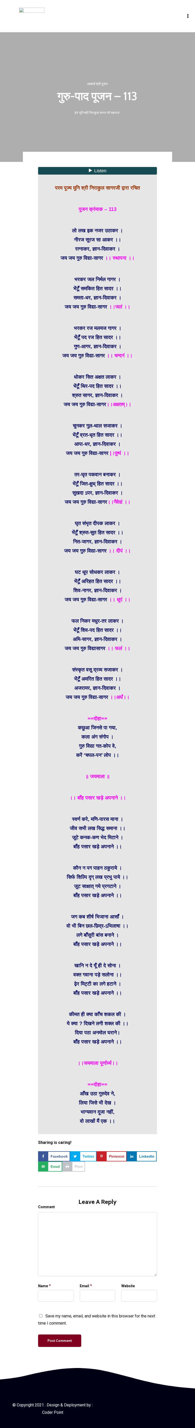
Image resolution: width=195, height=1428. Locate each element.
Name (43, 1286)
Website (128, 1286)
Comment (46, 1207)
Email (84, 1286)
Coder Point (52, 1412)
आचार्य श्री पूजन (97, 84)
